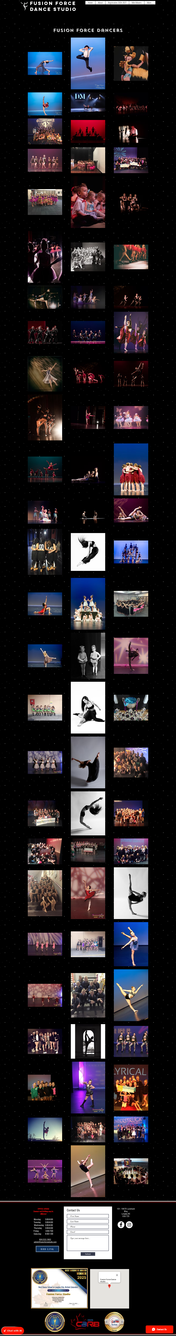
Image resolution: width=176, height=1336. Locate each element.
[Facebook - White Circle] (121, 1224)
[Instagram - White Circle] (129, 1224)
